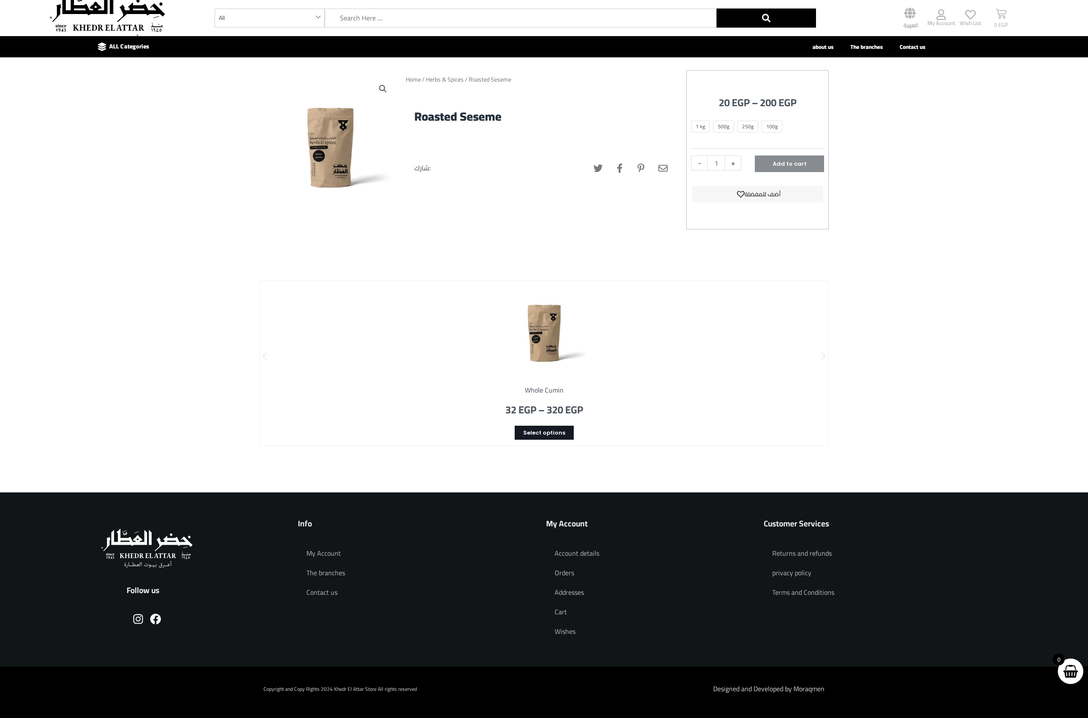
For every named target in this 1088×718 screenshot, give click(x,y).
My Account (941, 23)
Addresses (569, 592)
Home (413, 79)
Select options (544, 433)
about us (823, 47)
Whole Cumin (544, 390)
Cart (561, 611)
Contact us (912, 47)
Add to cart (790, 164)
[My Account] (941, 14)
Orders (564, 572)
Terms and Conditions (803, 592)
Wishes (565, 631)
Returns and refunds (802, 553)
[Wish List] (970, 14)
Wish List (970, 23)
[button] (383, 88)
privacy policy (791, 572)
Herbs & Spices (445, 79)
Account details (577, 553)
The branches (866, 47)
